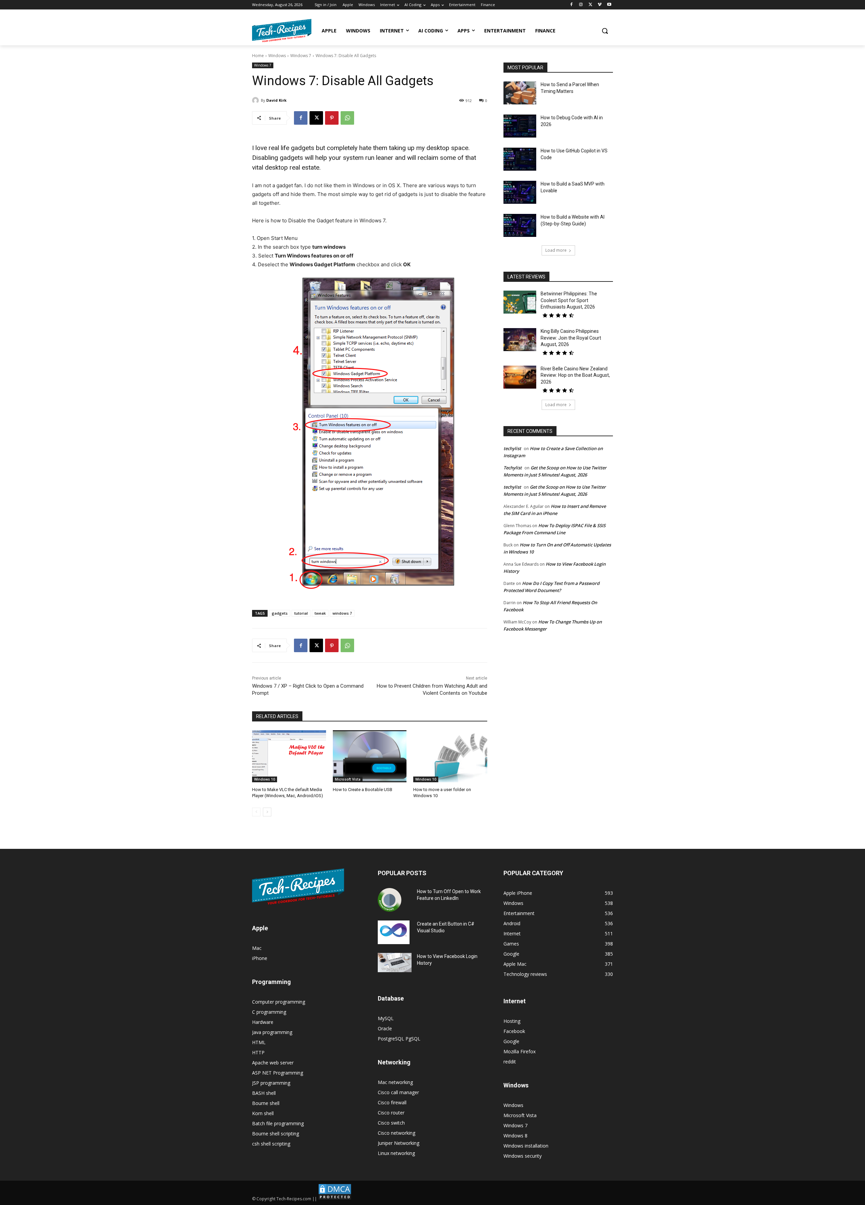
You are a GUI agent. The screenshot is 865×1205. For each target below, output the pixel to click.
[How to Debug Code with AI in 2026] (519, 126)
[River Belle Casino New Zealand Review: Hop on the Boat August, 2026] (519, 377)
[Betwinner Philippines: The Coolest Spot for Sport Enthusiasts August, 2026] (519, 302)
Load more (556, 250)
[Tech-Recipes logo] (282, 30)
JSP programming (271, 1083)
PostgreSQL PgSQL (399, 1038)
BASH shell (264, 1093)
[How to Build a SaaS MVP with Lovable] (519, 192)
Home (258, 55)
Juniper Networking (398, 1143)
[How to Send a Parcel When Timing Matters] (519, 92)
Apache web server (273, 1062)
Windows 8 (515, 1135)
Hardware (262, 1022)
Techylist (512, 468)
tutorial (301, 613)
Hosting (511, 1021)
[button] (605, 31)
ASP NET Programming (277, 1072)
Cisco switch (391, 1123)
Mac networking (395, 1082)
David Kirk (276, 100)
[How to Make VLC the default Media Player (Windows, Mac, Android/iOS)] (289, 756)
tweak (320, 613)
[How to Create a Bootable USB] (370, 756)
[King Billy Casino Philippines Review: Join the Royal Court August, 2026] (519, 339)
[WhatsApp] (347, 118)
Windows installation (525, 1145)
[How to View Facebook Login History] (395, 962)
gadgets (280, 613)
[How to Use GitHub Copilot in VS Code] (519, 159)
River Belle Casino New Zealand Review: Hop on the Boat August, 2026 (575, 375)
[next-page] (267, 812)
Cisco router (391, 1112)
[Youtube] (609, 5)
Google (511, 1041)
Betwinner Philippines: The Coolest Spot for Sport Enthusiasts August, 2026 (569, 300)
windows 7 (342, 613)
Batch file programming (278, 1123)
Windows (277, 55)
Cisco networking (396, 1133)
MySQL (386, 1018)
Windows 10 (264, 779)
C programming (269, 1012)
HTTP (258, 1052)
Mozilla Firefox (519, 1051)
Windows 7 (300, 55)
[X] (590, 5)
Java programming (272, 1032)
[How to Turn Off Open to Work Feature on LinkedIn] (389, 900)
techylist (512, 448)
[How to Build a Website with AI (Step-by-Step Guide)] (519, 225)
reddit (509, 1061)
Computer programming (278, 1002)
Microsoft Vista (348, 779)
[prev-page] (256, 812)
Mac (257, 948)
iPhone (259, 958)
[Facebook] (571, 5)
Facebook (514, 1031)
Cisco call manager (398, 1092)
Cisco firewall (392, 1102)
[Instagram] (581, 5)
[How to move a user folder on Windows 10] (450, 756)
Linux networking (396, 1153)
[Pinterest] (332, 118)
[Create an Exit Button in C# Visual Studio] (394, 932)
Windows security (522, 1156)
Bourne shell (265, 1103)
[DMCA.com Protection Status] (335, 1199)
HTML (259, 1042)
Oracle (385, 1028)
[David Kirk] (256, 100)
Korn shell (263, 1113)
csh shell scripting (271, 1143)
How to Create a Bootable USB (362, 789)
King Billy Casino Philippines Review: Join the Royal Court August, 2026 (571, 337)
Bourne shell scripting (275, 1133)
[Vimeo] (599, 5)
